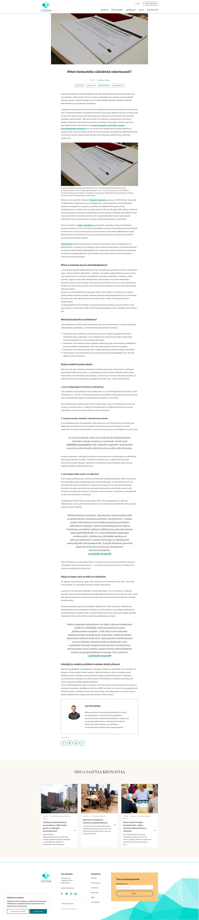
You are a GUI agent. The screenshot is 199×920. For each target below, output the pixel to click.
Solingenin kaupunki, (97, 200)
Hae (136, 4)
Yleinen (107, 80)
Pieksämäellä (66, 244)
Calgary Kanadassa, (85, 225)
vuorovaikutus (118, 85)
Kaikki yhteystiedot (67, 888)
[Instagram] (71, 894)
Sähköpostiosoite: (122, 884)
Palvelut (104, 10)
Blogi (141, 10)
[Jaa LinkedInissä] (76, 743)
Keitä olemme (117, 10)
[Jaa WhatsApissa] (82, 743)
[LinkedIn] (76, 894)
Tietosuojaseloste (67, 903)
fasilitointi (79, 85)
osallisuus (91, 85)
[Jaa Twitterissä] (69, 743)
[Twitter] (67, 894)
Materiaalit (131, 10)
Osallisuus (101, 80)
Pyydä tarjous (150, 4)
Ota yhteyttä (152, 10)
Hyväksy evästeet (38, 911)
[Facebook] (62, 894)
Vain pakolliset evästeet (18, 911)
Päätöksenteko (104, 85)
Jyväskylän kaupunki (99, 553)
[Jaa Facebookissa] (63, 743)
